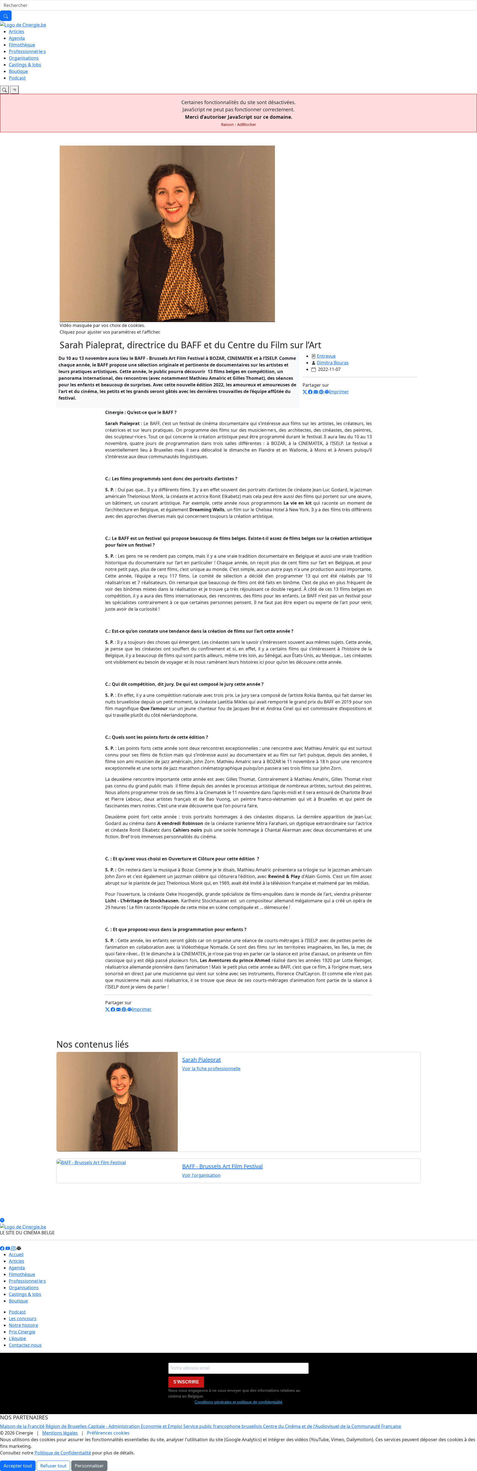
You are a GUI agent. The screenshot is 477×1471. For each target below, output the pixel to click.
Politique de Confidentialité (63, 1453)
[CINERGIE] (23, 24)
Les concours (22, 1319)
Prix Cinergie (22, 1332)
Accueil (16, 1254)
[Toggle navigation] (4, 90)
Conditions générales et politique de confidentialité (238, 1402)
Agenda (17, 38)
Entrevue (326, 356)
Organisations (24, 58)
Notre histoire (23, 1325)
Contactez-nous (25, 1345)
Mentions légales (60, 1433)
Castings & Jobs (25, 65)
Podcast (17, 78)
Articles (16, 31)
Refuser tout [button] (53, 1466)
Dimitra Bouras (333, 363)
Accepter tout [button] (18, 1466)
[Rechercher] (6, 15)
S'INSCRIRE (186, 1382)
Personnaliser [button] (89, 1466)
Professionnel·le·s (27, 51)
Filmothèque (22, 45)
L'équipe (17, 1338)
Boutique (18, 71)
